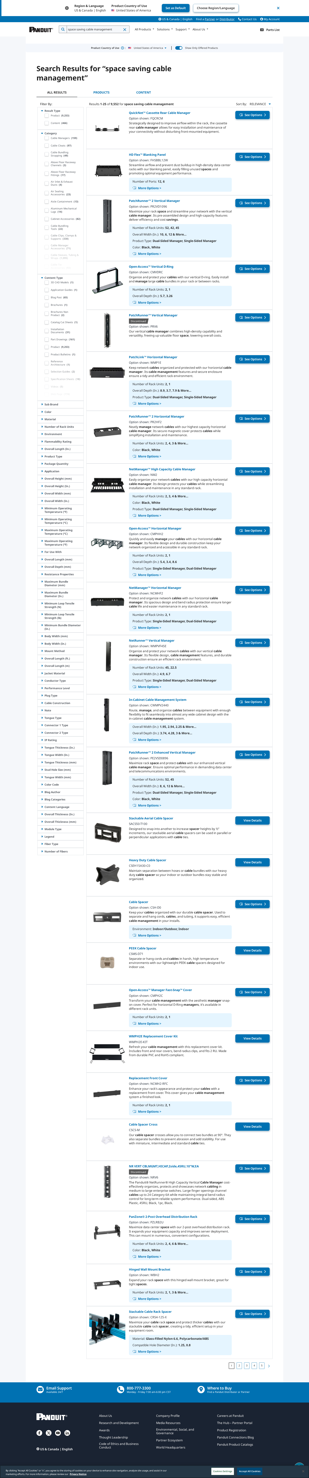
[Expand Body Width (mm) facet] (42, 636)
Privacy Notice (78, 1474)
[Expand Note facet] (42, 710)
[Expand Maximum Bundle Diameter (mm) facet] (42, 581)
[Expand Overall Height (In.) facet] (42, 486)
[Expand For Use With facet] (42, 551)
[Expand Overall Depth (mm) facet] (42, 566)
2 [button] (239, 1365)
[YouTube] (58, 1436)
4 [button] (254, 1365)
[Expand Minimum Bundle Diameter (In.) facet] (42, 625)
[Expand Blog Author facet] (42, 792)
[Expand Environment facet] (42, 434)
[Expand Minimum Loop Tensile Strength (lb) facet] (42, 614)
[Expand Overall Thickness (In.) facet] (42, 814)
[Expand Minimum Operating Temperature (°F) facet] (42, 508)
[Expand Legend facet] (42, 836)
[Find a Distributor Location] (201, 1389)
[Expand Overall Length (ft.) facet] (42, 658)
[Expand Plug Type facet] (42, 695)
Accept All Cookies (249, 1471)
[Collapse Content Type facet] (42, 277)
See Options (253, 115)
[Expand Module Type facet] (42, 829)
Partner (210, 19)
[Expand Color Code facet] (42, 784)
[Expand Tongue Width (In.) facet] (42, 754)
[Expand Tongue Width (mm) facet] (42, 777)
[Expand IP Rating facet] (42, 740)
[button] (125, 29)
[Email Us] (40, 1389)
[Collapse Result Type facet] (42, 110)
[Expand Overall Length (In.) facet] (42, 448)
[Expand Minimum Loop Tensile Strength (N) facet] (42, 603)
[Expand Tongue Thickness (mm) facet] (42, 762)
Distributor (227, 19)
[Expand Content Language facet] (42, 806)
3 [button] (246, 1365)
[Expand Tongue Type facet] (42, 717)
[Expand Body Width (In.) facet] (42, 643)
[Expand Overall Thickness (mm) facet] (42, 821)
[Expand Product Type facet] (42, 456)
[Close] (303, 1471)
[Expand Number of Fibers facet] (42, 851)
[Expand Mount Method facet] (42, 651)
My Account (271, 19)
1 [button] (231, 1365)
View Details (253, 820)
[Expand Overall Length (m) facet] (42, 665)
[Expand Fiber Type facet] (42, 843)
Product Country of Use (108, 48)
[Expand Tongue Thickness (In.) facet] (42, 747)
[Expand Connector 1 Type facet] (42, 725)
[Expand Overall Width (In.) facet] (42, 501)
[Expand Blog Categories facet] (42, 799)
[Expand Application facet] (42, 471)
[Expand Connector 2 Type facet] (42, 732)
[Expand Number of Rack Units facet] (42, 426)
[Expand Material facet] (42, 419)
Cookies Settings (222, 1471)
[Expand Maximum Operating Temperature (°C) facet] (42, 530)
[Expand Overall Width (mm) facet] (42, 493)
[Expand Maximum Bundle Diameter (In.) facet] (42, 592)
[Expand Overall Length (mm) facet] (42, 559)
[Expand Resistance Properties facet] (42, 574)
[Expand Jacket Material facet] (42, 673)
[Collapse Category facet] (42, 133)
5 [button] (262, 1365)
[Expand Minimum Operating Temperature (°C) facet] (42, 519)
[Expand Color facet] (42, 411)
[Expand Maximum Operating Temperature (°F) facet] (42, 541)
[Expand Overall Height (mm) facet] (42, 478)
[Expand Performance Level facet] (42, 688)
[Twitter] (49, 1436)
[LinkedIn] (67, 1436)
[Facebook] (39, 1436)
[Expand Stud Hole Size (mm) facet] (42, 769)
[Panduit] (41, 28)
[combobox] (97, 29)
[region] (154, 1471)
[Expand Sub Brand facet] (42, 404)
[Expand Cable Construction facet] (42, 703)
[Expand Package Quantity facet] (42, 463)
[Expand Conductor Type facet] (42, 680)
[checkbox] (47, 115)
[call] (120, 1389)
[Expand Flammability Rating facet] (42, 441)
